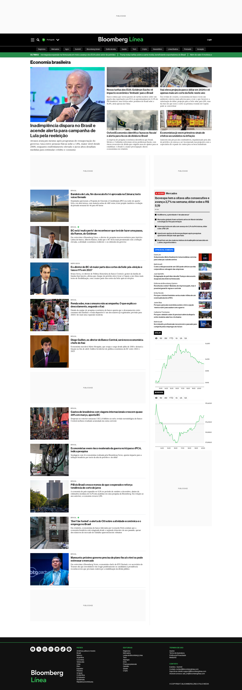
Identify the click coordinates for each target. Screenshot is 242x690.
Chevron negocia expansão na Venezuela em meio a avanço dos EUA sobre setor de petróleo (49, 55)
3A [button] (181, 338)
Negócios (126, 651)
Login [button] (209, 40)
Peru (78, 666)
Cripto (125, 671)
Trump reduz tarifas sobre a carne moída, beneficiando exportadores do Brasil (126, 55)
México (79, 655)
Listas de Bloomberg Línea (133, 655)
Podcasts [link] (187, 49)
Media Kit (172, 657)
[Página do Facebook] (32, 649)
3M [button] (165, 338)
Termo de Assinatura (177, 653)
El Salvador (81, 677)
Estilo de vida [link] (111, 49)
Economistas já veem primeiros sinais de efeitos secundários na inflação (182, 134)
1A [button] (176, 338)
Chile (78, 664)
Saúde (125, 669)
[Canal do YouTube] (44, 649)
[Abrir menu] (32, 40)
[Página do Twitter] (38, 649)
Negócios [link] (41, 49)
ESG (125, 662)
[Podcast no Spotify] (69, 649)
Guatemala (81, 680)
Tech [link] (134, 49)
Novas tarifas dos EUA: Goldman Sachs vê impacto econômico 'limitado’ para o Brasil (130, 91)
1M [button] (161, 338)
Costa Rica (81, 675)
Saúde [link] (124, 49)
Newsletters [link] (157, 49)
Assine (171, 651)
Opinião (126, 666)
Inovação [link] (200, 49)
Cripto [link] (144, 49)
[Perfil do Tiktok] (63, 649)
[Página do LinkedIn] (56, 649)
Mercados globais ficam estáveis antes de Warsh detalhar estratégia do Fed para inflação (180, 220)
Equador (80, 669)
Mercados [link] (55, 49)
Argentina (80, 657)
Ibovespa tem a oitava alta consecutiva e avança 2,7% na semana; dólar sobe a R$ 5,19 (182, 201)
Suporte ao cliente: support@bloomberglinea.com (187, 671)
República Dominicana (85, 682)
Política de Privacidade (177, 655)
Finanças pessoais (130, 664)
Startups (126, 660)
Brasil (79, 653)
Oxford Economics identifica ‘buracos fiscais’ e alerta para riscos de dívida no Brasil (132, 134)
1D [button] (156, 338)
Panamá (80, 671)
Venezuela (80, 662)
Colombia (80, 660)
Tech (125, 657)
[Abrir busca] (38, 40)
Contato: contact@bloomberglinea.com (184, 669)
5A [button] (185, 338)
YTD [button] (171, 338)
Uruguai (79, 673)
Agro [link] (67, 49)
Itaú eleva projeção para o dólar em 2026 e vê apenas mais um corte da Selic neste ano (185, 91)
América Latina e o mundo (86, 651)
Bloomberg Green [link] (93, 49)
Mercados (171, 193)
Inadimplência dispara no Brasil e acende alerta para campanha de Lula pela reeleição (63, 130)
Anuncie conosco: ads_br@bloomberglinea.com (187, 674)
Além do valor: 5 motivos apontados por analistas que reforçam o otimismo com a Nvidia (200, 55)
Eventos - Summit (175, 667)
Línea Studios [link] (173, 49)
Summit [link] (78, 49)
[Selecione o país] (57, 40)
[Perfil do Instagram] (50, 649)
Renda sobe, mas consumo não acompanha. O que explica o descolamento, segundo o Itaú (103, 305)
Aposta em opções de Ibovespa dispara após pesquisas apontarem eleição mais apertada (179, 234)
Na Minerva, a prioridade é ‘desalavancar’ (173, 215)
